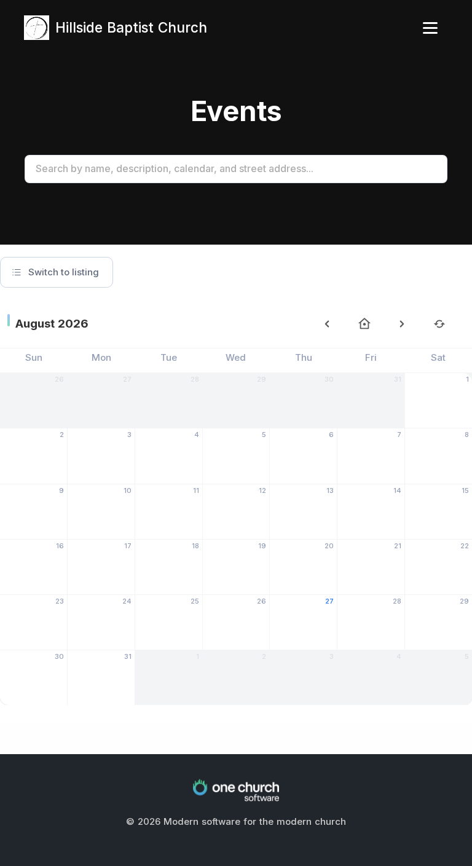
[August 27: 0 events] (303, 625)
